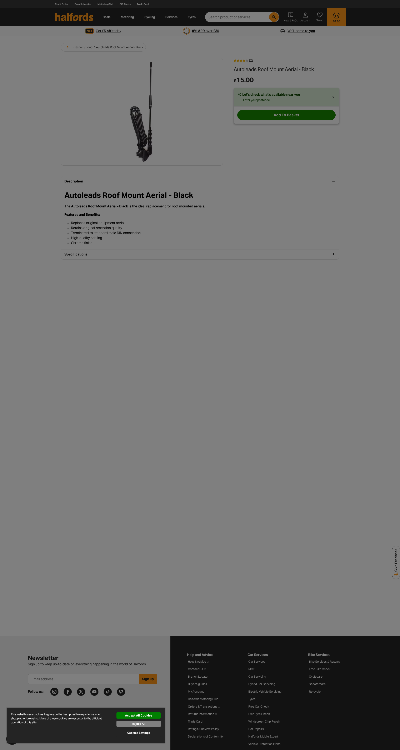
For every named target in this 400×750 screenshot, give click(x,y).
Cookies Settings (138, 733)
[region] (86, 725)
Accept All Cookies (138, 715)
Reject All (138, 724)
